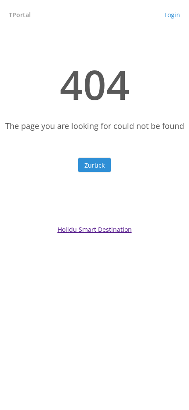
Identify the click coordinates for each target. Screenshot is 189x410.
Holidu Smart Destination (95, 229)
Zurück (94, 165)
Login (172, 15)
